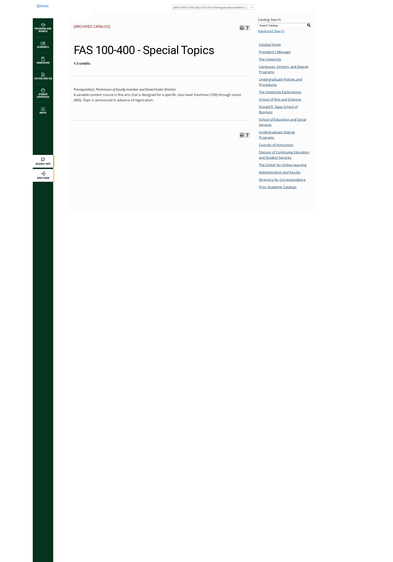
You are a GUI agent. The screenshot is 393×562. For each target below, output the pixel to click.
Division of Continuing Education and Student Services (284, 155)
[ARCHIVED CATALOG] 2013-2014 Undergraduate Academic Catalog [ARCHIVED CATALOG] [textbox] (213, 7)
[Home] (58, 9)
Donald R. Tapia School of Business (278, 109)
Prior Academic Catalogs (278, 187)
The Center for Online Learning (282, 165)
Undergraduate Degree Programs (277, 135)
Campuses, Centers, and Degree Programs (283, 69)
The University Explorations (280, 92)
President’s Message (274, 52)
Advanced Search (271, 31)
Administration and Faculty (279, 172)
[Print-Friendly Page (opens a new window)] (242, 28)
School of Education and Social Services (282, 122)
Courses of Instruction (276, 145)
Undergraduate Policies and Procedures (280, 82)
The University (270, 59)
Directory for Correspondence (282, 179)
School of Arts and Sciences (280, 99)
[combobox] (213, 7)
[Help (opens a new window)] (247, 28)
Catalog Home (270, 44)
